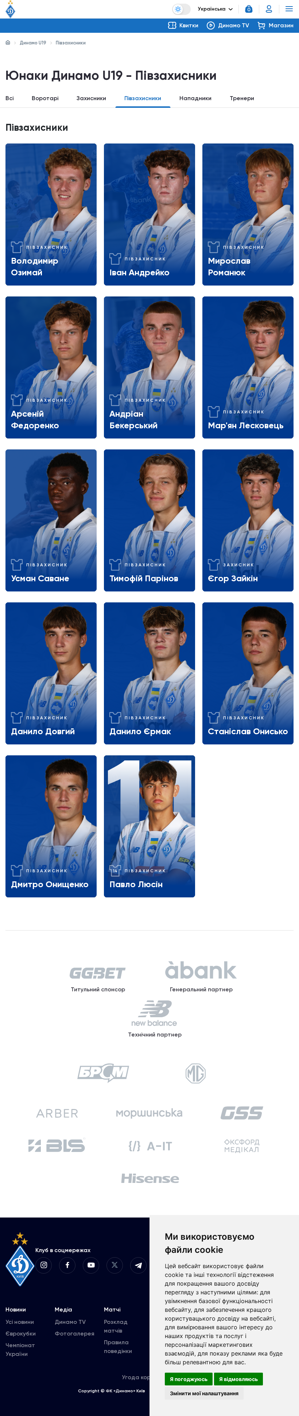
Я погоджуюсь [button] (188, 1379)
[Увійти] (269, 9)
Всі (9, 98)
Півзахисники (142, 98)
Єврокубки (20, 1333)
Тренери (242, 98)
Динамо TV (70, 1321)
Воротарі (45, 98)
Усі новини (19, 1321)
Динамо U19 (33, 43)
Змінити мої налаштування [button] (204, 1393)
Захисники (91, 98)
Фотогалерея (74, 1333)
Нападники (195, 98)
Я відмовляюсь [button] (238, 1379)
